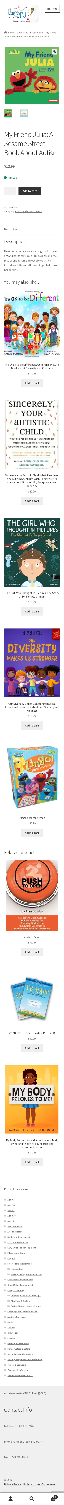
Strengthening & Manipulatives (26, 1274)
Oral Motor (12, 1332)
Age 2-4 (10, 1205)
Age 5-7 (10, 1210)
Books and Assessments (30, 32)
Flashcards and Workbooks (20, 1279)
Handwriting (17, 1269)
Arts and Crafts (14, 1231)
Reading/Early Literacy (18, 1343)
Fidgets (11, 1258)
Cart (49, 1495)
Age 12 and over (14, 1226)
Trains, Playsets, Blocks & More (26, 1306)
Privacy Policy (12, 1484)
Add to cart (30, 191)
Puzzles (11, 1338)
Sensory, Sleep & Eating (18, 1348)
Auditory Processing (17, 1317)
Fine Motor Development (19, 1263)
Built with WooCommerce (39, 1484)
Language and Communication (22, 1311)
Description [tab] (11, 229)
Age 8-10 (11, 1215)
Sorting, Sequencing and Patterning (24, 1359)
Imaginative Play (15, 1290)
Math (10, 1322)
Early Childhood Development (21, 1247)
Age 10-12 (12, 1221)
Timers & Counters (16, 1364)
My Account (10, 1499)
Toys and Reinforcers (17, 1370)
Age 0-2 (10, 1199)
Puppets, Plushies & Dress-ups (26, 1295)
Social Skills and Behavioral (20, 1354)
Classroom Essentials (17, 1242)
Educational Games (16, 1253)
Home (11, 32)
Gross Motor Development (20, 1285)
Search (32, 1499)
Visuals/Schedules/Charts (20, 1375)
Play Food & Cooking (20, 1301)
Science (11, 1327)
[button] (54, 52)
